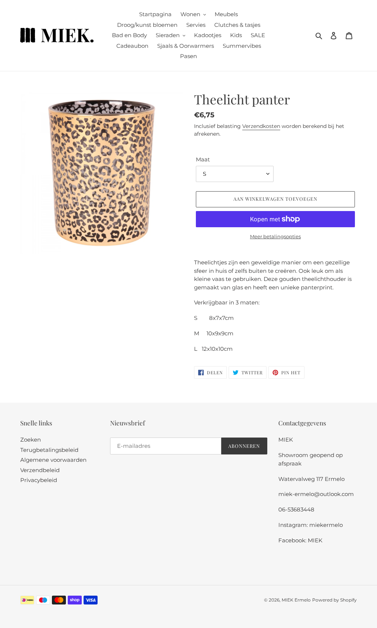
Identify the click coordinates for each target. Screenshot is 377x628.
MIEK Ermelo (296, 600)
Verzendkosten (261, 126)
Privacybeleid (38, 480)
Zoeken (30, 439)
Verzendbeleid (40, 470)
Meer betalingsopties (275, 236)
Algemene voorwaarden (53, 459)
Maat (203, 159)
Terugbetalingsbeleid (49, 449)
